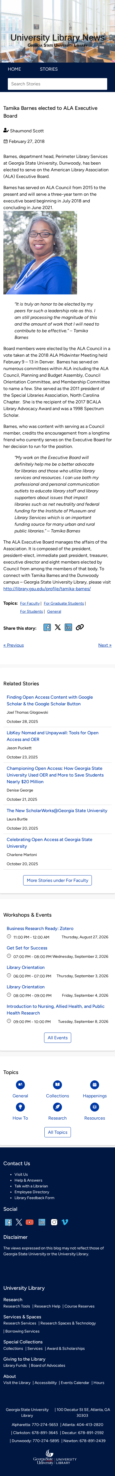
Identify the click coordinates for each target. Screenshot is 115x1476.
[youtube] (30, 1226)
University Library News (57, 38)
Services (35, 1348)
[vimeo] (64, 1224)
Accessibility (46, 1382)
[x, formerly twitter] (57, 629)
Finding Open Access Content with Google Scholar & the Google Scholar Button (50, 700)
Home (14, 69)
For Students (31, 611)
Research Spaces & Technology (68, 1323)
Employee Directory (32, 1192)
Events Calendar (75, 1382)
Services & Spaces (22, 1316)
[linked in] (68, 630)
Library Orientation (26, 967)
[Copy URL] (80, 628)
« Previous (13, 645)
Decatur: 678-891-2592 (83, 1432)
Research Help (47, 1306)
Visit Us (21, 1174)
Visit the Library (16, 1382)
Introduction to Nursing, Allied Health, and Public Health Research (56, 1010)
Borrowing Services (22, 1331)
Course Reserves (79, 1306)
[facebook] (47, 630)
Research (12, 1299)
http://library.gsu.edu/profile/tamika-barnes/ (47, 588)
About (9, 1376)
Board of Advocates (48, 1365)
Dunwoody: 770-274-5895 (35, 1440)
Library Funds (15, 1365)
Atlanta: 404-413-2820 (82, 1424)
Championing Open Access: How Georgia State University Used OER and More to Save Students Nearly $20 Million (55, 775)
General (54, 611)
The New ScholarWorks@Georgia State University (57, 810)
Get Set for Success (27, 948)
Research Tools (16, 1306)
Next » (105, 645)
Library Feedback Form (34, 1197)
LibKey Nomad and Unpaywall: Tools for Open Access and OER (53, 736)
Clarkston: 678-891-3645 (35, 1432)
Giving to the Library (24, 1359)
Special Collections (23, 1341)
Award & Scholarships (66, 1348)
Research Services (19, 1323)
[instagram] (54, 1226)
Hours (99, 1382)
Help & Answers (28, 1180)
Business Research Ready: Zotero (40, 928)
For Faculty (30, 603)
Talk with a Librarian (31, 1186)
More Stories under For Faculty (57, 880)
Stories (49, 69)
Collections (13, 1348)
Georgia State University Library (57, 45)
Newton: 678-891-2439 (84, 1440)
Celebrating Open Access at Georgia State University (49, 843)
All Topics (57, 1132)
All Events (58, 1037)
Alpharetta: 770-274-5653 (35, 1424)
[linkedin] (42, 1226)
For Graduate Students (64, 603)
